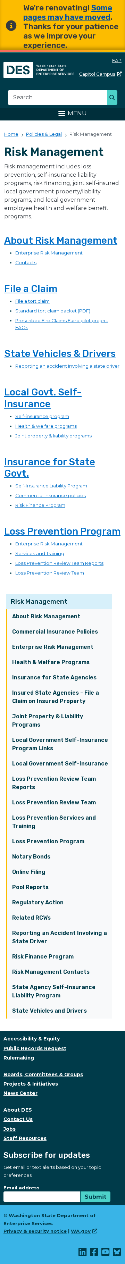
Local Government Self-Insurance (60, 763)
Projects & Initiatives (30, 1084)
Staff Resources (25, 1138)
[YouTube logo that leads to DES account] (105, 1253)
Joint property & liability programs (53, 435)
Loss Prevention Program (48, 841)
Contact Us (18, 1119)
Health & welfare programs (46, 426)
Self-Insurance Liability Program (51, 485)
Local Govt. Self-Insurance (43, 397)
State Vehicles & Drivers (60, 353)
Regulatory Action (38, 902)
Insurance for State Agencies (54, 677)
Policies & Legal (44, 134)
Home (11, 134)
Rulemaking (18, 1058)
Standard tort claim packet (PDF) (52, 310)
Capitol (97, 74)
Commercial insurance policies (50, 495)
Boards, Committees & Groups (43, 1074)
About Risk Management (46, 616)
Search (114, 98)
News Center (20, 1093)
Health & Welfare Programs (51, 662)
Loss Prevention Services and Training (54, 821)
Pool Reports (30, 887)
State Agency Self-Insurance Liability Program (53, 991)
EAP (117, 60)
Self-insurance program (42, 416)
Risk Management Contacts (51, 972)
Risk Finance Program (43, 956)
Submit (95, 1197)
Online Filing (28, 872)
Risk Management (39, 601)
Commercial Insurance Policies (55, 631)
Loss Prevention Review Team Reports (54, 783)
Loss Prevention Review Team (54, 802)
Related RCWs (31, 917)
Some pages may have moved (67, 12)
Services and (30, 553)
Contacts (25, 262)
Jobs (9, 1129)
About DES (17, 1110)
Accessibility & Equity (31, 1038)
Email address (21, 1187)
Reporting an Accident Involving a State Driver (59, 937)
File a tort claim (32, 301)
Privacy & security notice (35, 1231)
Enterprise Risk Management (52, 647)
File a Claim (30, 288)
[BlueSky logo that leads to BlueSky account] (117, 1253)
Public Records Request (34, 1048)
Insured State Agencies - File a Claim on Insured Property (55, 696)
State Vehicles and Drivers (49, 1010)
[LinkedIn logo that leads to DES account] (82, 1253)
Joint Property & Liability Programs (47, 720)
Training (55, 553)
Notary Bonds (31, 856)
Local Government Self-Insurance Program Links (60, 744)
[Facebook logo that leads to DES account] (94, 1253)
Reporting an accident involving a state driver (67, 366)
